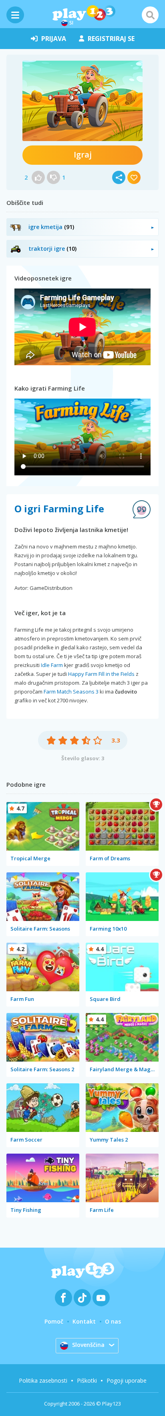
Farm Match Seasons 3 (71, 691)
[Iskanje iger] (150, 14)
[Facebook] (63, 1297)
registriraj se (111, 38)
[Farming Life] (82, 101)
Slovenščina (88, 1344)
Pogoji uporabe (127, 1380)
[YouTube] (101, 1297)
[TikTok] (82, 1297)
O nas (113, 1321)
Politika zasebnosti (43, 1380)
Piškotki (87, 1380)
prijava (53, 38)
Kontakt (84, 1321)
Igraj (83, 154)
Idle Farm (52, 665)
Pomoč (53, 1321)
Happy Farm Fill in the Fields (101, 673)
